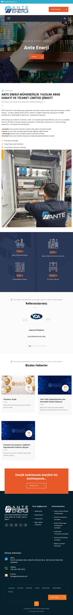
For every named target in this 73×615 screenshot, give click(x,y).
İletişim (10, 592)
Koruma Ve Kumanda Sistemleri (61, 539)
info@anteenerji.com (10, 2)
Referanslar (46, 588)
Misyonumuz (39, 515)
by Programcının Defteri (36, 611)
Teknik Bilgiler (56, 588)
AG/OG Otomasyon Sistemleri (60, 518)
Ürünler (37, 588)
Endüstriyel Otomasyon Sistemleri (61, 533)
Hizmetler (29, 588)
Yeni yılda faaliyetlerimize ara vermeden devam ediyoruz (52, 400)
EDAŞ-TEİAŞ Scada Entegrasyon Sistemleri (60, 525)
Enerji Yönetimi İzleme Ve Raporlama (61, 512)
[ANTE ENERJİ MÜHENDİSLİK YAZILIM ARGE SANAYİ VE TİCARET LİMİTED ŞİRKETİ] (19, 509)
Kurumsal (20, 588)
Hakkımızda (38, 511)
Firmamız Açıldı (9, 399)
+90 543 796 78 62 (17, 569)
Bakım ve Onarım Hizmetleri (59, 545)
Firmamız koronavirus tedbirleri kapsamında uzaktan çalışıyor (16, 446)
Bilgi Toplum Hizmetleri (39, 523)
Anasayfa (11, 588)
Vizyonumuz (39, 519)
